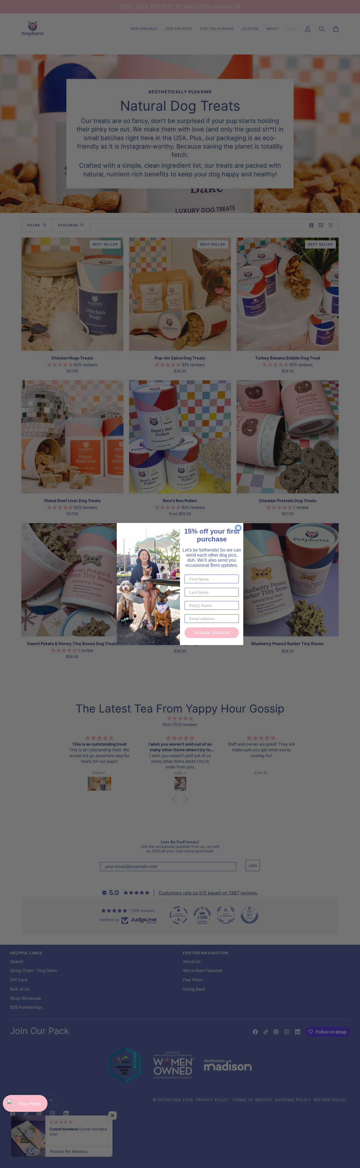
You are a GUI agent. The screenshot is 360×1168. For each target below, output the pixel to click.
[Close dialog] (238, 528)
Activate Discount (211, 632)
